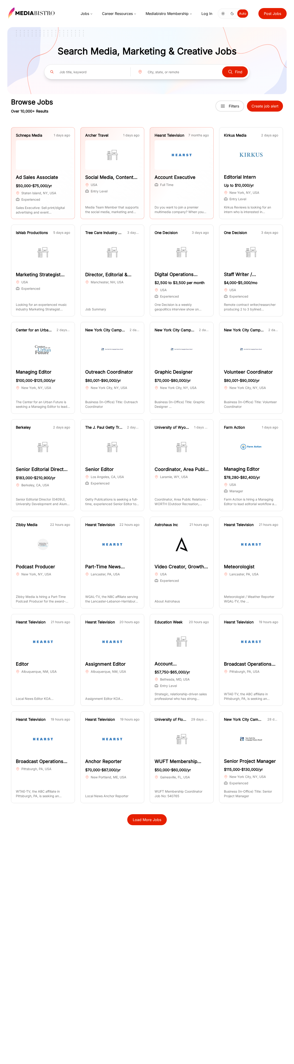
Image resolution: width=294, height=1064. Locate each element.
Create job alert (265, 106)
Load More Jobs (147, 819)
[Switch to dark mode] (232, 13)
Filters (234, 106)
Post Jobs (272, 13)
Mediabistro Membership (167, 13)
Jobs (85, 13)
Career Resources (117, 13)
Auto (242, 13)
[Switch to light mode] (223, 13)
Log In (206, 13)
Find (238, 72)
